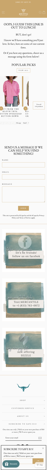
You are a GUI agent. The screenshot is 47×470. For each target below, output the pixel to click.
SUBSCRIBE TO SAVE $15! (23, 424)
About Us (23, 416)
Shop (23, 400)
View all (24, 70)
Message (7, 184)
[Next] (25, 108)
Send (24, 208)
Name (5, 160)
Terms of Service (25, 218)
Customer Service (23, 408)
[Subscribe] (40, 438)
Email (5, 172)
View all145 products (39, 105)
